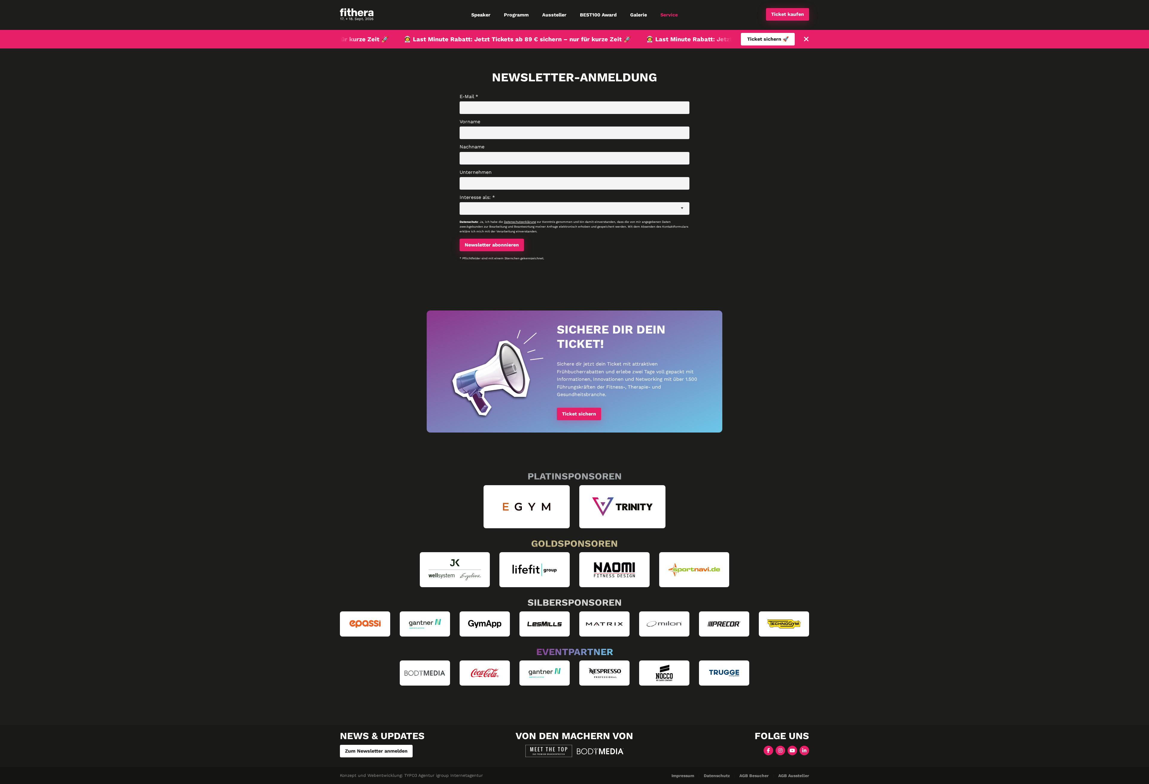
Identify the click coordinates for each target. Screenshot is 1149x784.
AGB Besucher (754, 775)
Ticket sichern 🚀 (768, 39)
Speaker (480, 15)
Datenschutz (717, 775)
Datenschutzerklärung (520, 221)
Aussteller (554, 15)
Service (669, 15)
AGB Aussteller (793, 775)
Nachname (472, 147)
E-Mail (469, 96)
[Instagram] (780, 750)
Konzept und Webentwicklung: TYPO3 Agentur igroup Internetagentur (411, 775)
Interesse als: (477, 197)
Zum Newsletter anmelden (376, 751)
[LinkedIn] (804, 750)
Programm (516, 15)
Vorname (470, 121)
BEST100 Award (598, 15)
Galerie (638, 15)
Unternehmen (476, 172)
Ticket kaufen (787, 14)
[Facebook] (768, 750)
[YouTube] (792, 750)
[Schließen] (806, 39)
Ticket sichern (579, 414)
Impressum (682, 775)
